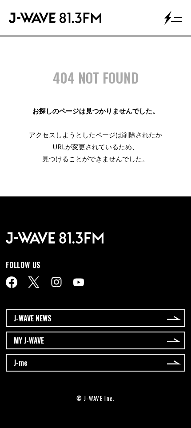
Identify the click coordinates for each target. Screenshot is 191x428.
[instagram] (56, 282)
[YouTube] (78, 282)
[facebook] (11, 282)
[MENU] (173, 18)
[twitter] (34, 282)
